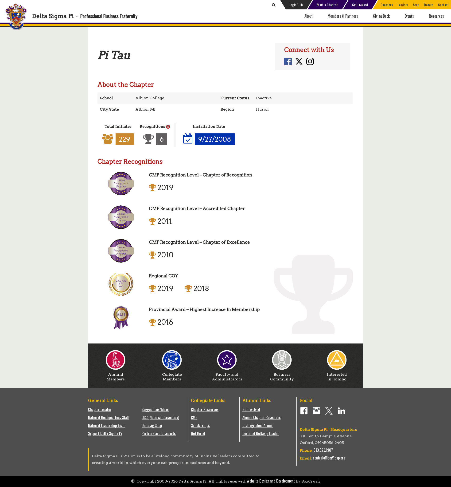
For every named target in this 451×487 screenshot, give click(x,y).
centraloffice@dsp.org (329, 458)
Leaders (402, 4)
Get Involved (360, 4)
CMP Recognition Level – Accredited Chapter (197, 208)
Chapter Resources (204, 409)
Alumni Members (115, 376)
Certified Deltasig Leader (260, 433)
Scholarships (200, 425)
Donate (428, 4)
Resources (436, 16)
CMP (194, 417)
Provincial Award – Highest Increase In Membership (204, 309)
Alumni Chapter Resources (261, 417)
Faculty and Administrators (227, 376)
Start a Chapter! (327, 4)
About (308, 16)
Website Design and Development (271, 481)
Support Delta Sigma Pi (105, 433)
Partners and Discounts (159, 433)
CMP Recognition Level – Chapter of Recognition (200, 174)
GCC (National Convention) (160, 417)
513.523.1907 (323, 450)
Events (409, 16)
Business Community (282, 376)
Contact (443, 4)
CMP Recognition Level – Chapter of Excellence (199, 242)
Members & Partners (343, 16)
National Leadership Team (106, 425)
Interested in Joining (337, 376)
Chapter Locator (99, 409)
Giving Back (381, 16)
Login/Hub (296, 4)
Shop (416, 4)
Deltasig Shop (152, 425)
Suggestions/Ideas (155, 409)
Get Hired (198, 433)
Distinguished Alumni (257, 425)
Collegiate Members (172, 376)
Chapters (387, 4)
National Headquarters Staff (108, 417)
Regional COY (163, 275)
